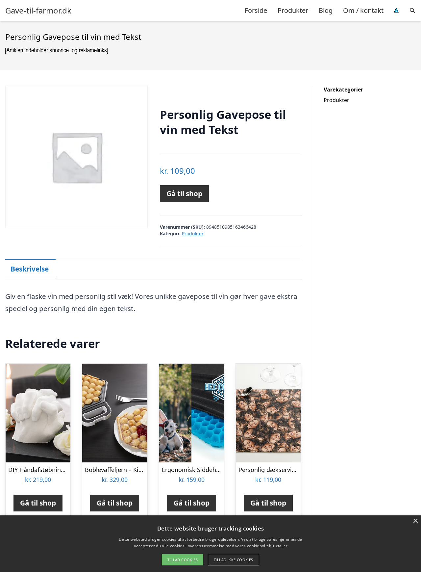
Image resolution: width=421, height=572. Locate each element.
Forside (256, 10)
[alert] (210, 543)
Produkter (293, 10)
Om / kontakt (363, 10)
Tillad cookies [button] (182, 559)
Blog (326, 10)
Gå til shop (184, 193)
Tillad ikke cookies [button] (233, 559)
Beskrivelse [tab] (30, 268)
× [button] (415, 521)
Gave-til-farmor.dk (38, 10)
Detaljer (280, 545)
